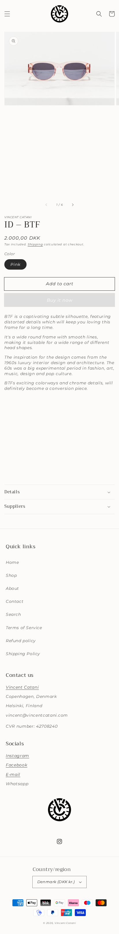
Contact (14, 601)
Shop (11, 575)
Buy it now (59, 300)
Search (13, 614)
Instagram (17, 755)
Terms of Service (24, 627)
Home (12, 562)
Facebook (16, 765)
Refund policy (21, 640)
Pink (15, 264)
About (12, 588)
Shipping (35, 244)
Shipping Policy (23, 653)
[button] (7, 14)
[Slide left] (46, 205)
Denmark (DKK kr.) (56, 881)
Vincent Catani (22, 687)
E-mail (13, 774)
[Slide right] (72, 205)
